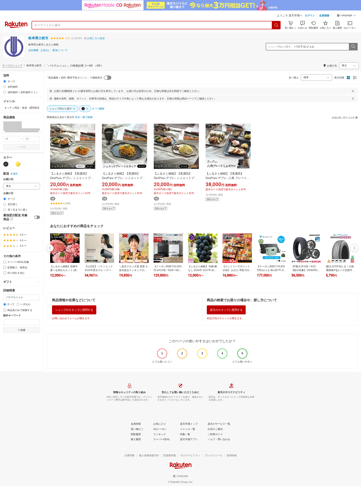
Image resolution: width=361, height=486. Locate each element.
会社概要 (33, 50)
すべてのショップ (12, 65)
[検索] (276, 25)
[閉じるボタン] (353, 91)
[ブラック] (5, 164)
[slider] (3, 132)
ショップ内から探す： (280, 46)
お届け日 (8, 193)
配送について (60, 50)
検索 (22, 146)
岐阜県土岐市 (38, 38)
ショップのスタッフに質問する (74, 309)
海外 (15, 173)
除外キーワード (12, 315)
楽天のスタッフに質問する (226, 309)
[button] (346, 15)
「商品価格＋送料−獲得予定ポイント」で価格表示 (74, 77)
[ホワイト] (11, 164)
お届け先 (8, 179)
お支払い (46, 50)
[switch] (37, 217)
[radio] (4, 81)
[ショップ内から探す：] (353, 46)
